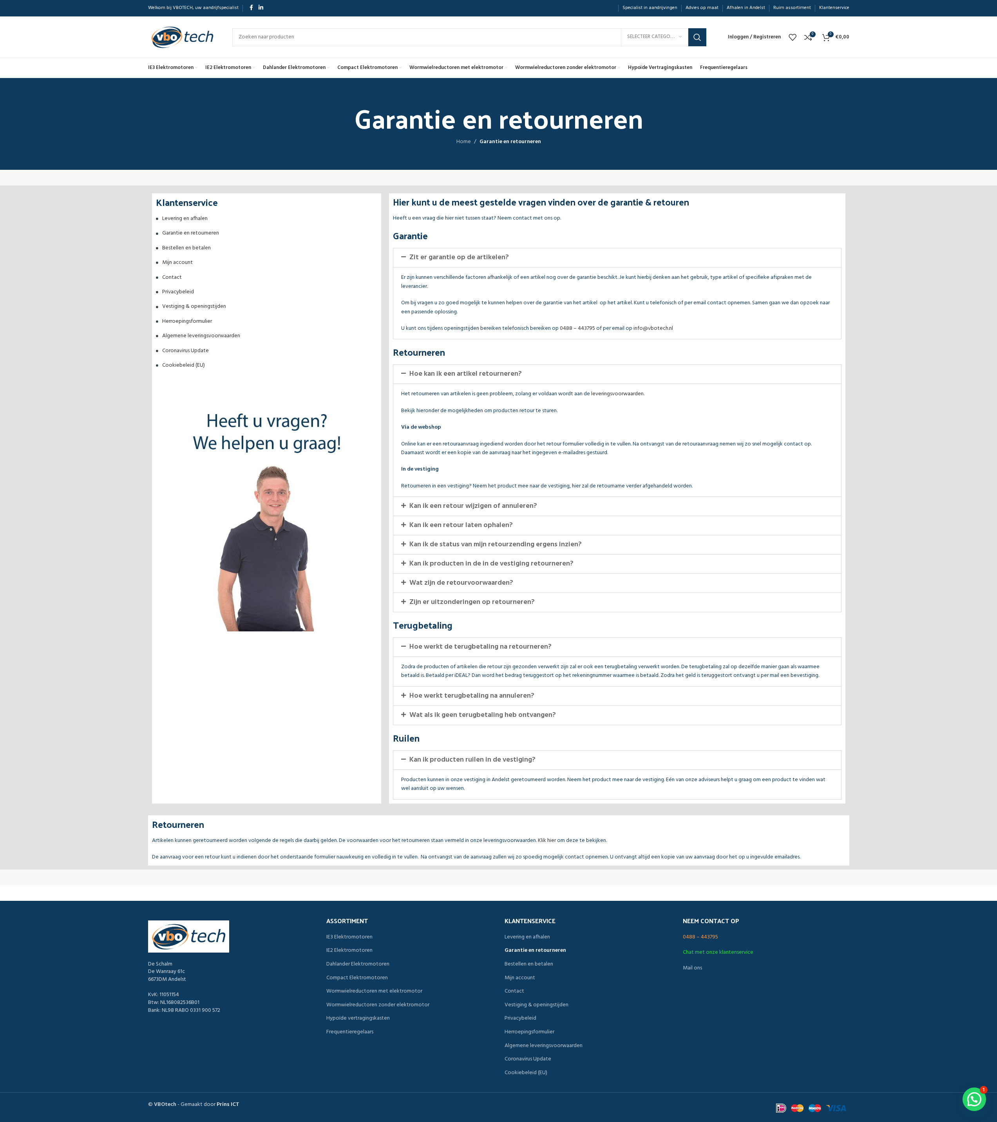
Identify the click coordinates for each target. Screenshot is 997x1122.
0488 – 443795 (577, 328)
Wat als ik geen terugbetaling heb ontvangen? (482, 715)
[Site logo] (182, 37)
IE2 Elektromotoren (349, 951)
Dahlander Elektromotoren (357, 964)
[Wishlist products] (792, 37)
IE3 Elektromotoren (349, 937)
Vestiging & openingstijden (194, 306)
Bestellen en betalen (186, 248)
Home (463, 142)
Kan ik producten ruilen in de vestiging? (472, 760)
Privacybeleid (178, 291)
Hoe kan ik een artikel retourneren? (465, 374)
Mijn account (177, 262)
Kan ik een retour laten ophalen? (461, 525)
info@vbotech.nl (653, 328)
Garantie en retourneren (190, 233)
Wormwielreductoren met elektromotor (374, 991)
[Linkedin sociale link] (261, 8)
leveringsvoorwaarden (617, 393)
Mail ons (692, 968)
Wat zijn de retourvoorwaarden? (461, 583)
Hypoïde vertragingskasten (358, 1018)
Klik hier (547, 840)
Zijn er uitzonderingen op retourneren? (472, 602)
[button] (617, 257)
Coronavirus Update (185, 350)
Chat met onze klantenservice (718, 952)
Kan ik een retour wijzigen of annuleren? (473, 506)
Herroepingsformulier (187, 321)
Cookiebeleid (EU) (183, 365)
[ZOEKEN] (697, 37)
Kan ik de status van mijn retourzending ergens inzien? (495, 544)
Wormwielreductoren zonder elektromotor (377, 1005)
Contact (172, 277)
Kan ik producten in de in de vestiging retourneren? (491, 563)
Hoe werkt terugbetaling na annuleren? (471, 696)
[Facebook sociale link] (251, 8)
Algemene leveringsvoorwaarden (201, 335)
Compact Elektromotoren (357, 978)
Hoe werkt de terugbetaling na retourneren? (480, 647)
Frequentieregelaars (349, 1032)
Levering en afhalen (185, 218)
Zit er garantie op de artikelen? (459, 257)
